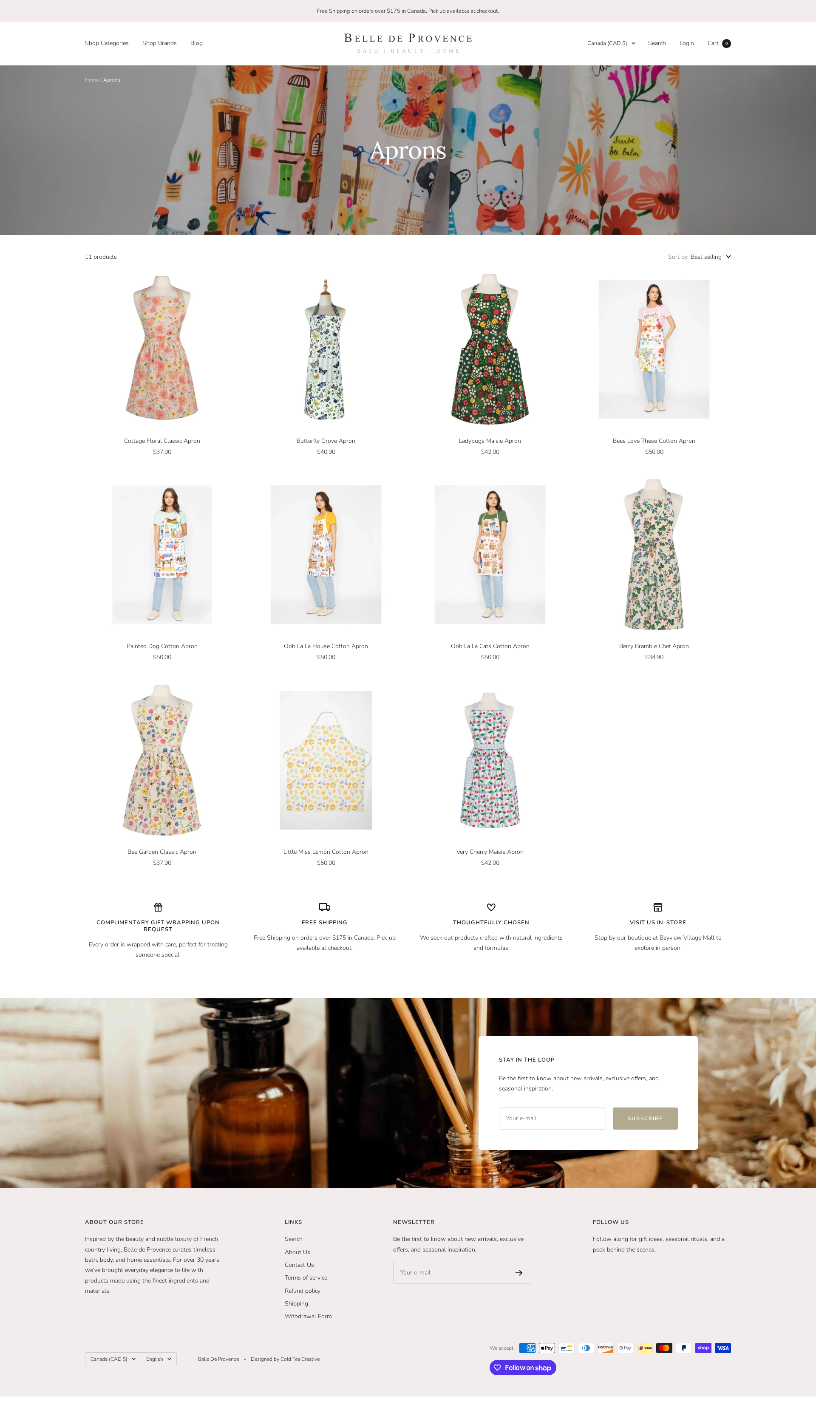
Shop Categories (107, 43)
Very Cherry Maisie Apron (490, 852)
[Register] (519, 1273)
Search (657, 43)
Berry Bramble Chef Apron (654, 646)
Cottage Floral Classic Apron (162, 441)
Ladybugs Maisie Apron (490, 441)
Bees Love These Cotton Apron (654, 441)
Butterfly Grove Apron (326, 441)
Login (687, 43)
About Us (297, 1252)
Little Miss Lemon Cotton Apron (325, 852)
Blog (196, 43)
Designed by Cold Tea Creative (285, 1359)
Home (92, 79)
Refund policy (302, 1291)
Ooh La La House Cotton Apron (326, 646)
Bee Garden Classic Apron (162, 852)
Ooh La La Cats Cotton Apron (490, 646)
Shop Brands (159, 43)
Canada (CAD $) (607, 43)
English (154, 1359)
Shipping (296, 1304)
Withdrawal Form (308, 1316)
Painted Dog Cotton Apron (162, 646)
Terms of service (306, 1278)
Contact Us (299, 1265)
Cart (718, 43)
